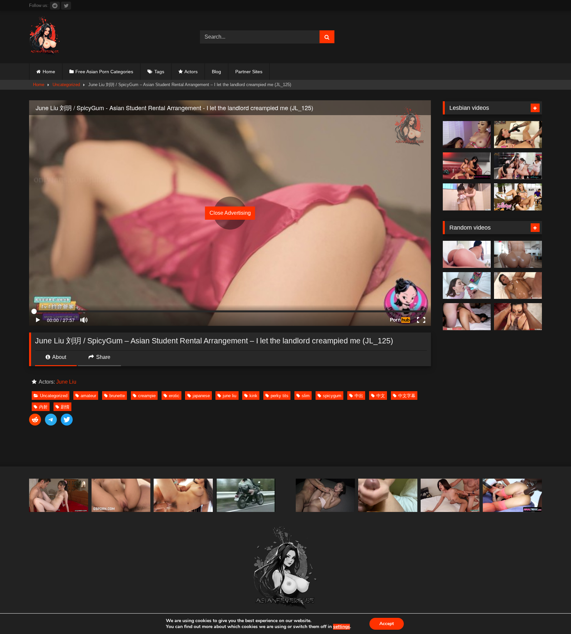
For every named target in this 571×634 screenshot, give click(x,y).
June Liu (66, 382)
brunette (117, 395)
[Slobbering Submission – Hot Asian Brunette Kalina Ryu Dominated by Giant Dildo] (518, 134)
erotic (174, 395)
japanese (201, 395)
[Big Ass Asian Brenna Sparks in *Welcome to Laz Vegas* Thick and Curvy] (467, 254)
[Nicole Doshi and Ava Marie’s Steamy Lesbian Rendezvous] (467, 134)
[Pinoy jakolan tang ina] (387, 495)
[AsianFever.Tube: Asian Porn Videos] (45, 37)
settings (341, 627)
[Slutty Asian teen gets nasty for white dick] (467, 316)
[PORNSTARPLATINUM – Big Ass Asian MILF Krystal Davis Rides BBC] (518, 316)
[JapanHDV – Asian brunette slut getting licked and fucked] (58, 495)
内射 (43, 406)
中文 (380, 395)
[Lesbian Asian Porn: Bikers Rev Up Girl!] (245, 495)
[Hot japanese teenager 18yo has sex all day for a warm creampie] (121, 495)
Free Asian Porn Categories (104, 71)
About (58, 357)
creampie (147, 395)
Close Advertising (230, 213)
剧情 (65, 406)
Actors (191, 71)
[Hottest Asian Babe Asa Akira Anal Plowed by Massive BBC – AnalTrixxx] (512, 495)
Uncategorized (66, 84)
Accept (386, 623)
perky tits (279, 395)
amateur (88, 395)
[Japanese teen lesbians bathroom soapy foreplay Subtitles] (467, 196)
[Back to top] (550, 614)
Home (49, 71)
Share (102, 357)
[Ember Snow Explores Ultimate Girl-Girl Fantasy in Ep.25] (467, 165)
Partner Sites (248, 71)
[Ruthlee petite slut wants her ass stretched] (518, 254)
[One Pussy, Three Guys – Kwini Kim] (325, 495)
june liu (229, 395)
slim (306, 395)
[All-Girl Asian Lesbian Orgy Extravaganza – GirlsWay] (518, 165)
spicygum (332, 395)
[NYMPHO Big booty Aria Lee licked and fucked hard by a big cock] (467, 285)
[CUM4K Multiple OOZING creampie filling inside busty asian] (183, 495)
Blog (216, 71)
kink (253, 395)
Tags (159, 71)
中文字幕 (406, 395)
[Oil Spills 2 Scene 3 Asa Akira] (518, 285)
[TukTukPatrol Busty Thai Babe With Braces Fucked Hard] (450, 495)
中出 (359, 395)
